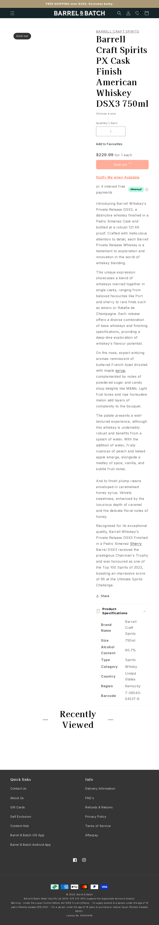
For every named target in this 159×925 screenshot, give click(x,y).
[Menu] (12, 13)
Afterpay (91, 835)
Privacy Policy (95, 816)
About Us (17, 798)
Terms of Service (98, 826)
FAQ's (89, 798)
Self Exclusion (20, 816)
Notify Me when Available (117, 177)
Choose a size (106, 113)
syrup (120, 370)
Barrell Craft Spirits (117, 31)
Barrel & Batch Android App (30, 844)
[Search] (119, 13)
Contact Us (18, 788)
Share (105, 596)
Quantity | (103, 123)
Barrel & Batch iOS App (27, 835)
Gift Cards (17, 807)
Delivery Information (100, 788)
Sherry (136, 544)
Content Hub (19, 826)
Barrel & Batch (85, 894)
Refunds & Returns (99, 807)
